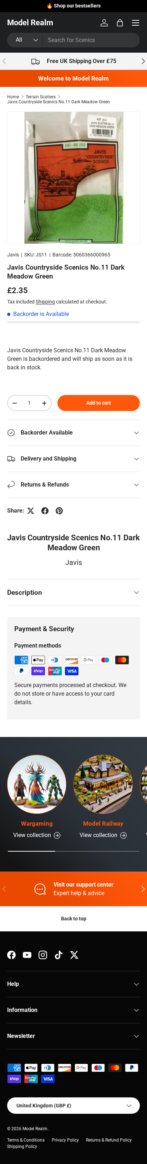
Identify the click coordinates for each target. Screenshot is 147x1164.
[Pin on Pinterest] (59, 511)
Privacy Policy (65, 1140)
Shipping (45, 302)
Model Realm (34, 1128)
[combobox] (73, 40)
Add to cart (98, 403)
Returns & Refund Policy (109, 1140)
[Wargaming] (36, 784)
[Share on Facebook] (45, 511)
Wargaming (37, 823)
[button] (120, 23)
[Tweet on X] (31, 511)
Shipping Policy (22, 1146)
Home (13, 96)
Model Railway (103, 823)
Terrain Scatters (41, 96)
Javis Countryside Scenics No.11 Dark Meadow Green (58, 101)
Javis (13, 255)
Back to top (73, 918)
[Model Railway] (103, 784)
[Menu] (135, 23)
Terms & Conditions (26, 1140)
